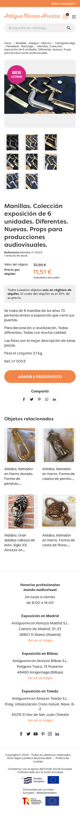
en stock (22, 255)
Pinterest (39, 399)
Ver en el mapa (40, 640)
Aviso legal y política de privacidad (29, 758)
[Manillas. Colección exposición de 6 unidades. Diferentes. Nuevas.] (12, 142)
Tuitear (31, 399)
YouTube (35, 734)
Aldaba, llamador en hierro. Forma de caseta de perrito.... (58, 474)
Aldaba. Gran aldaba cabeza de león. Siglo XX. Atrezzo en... (19, 542)
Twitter (28, 734)
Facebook (21, 734)
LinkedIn (57, 734)
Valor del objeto (16, 264)
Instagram (50, 734)
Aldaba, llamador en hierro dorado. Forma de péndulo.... (18, 476)
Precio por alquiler (12, 272)
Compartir (24, 399)
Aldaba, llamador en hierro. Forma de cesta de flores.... (58, 540)
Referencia (11, 252)
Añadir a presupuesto (40, 376)
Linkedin (54, 399)
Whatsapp (47, 399)
